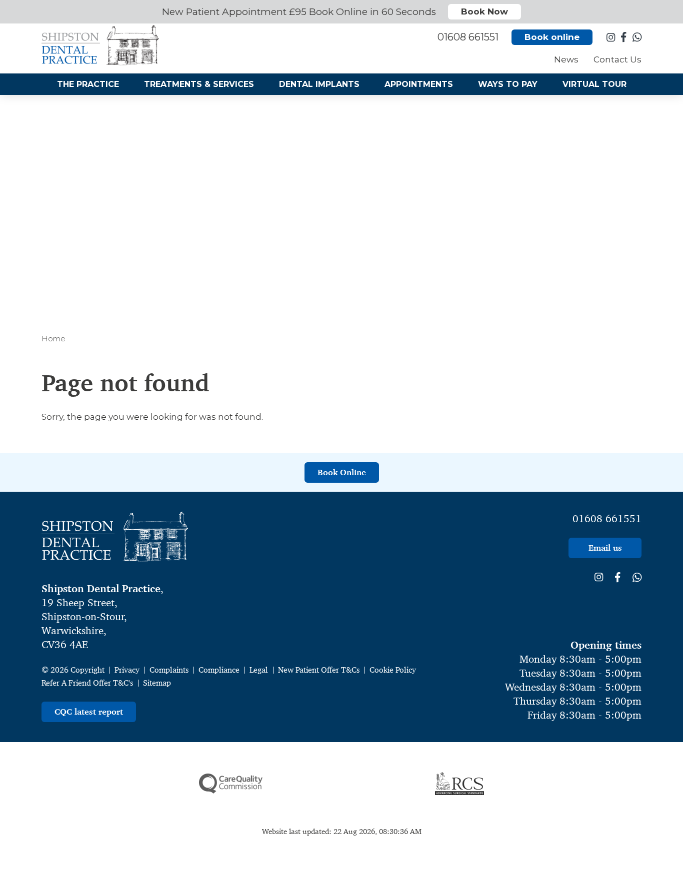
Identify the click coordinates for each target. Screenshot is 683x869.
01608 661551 (607, 519)
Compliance (219, 670)
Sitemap (157, 683)
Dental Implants (319, 84)
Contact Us (618, 59)
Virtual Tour (594, 84)
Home (54, 338)
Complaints (169, 670)
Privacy (127, 670)
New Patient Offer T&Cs (319, 670)
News (566, 59)
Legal (259, 670)
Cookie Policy (393, 670)
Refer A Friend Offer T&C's (87, 683)
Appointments (418, 84)
